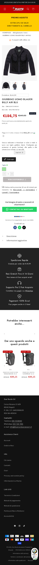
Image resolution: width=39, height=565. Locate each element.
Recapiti (30, 560)
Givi (10, 370)
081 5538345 (17, 421)
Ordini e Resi (9, 445)
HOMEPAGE (6, 33)
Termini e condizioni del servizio (20, 557)
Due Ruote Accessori (18, 547)
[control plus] (12, 174)
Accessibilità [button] (9, 516)
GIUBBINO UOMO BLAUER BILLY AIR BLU (16, 35)
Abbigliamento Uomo (20, 33)
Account (7, 440)
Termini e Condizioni (12, 495)
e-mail (19, 291)
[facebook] (15, 227)
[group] (6, 86)
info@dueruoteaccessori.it (21, 427)
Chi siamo (7, 460)
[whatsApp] (19, 227)
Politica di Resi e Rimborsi (14, 511)
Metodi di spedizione (12, 506)
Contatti (7, 465)
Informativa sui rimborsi (23, 550)
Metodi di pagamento (12, 500)
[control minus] (4, 174)
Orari (6, 470)
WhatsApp (29, 291)
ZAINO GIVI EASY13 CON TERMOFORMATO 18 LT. (10, 373)
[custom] (24, 227)
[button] (5, 9)
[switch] (34, 557)
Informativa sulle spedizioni (17, 560)
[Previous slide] (4, 365)
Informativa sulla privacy (20, 553)
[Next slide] (34, 365)
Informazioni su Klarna (12, 481)
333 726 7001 (18, 424)
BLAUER (13, 95)
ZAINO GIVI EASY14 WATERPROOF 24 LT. (28, 373)
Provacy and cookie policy (14, 476)
